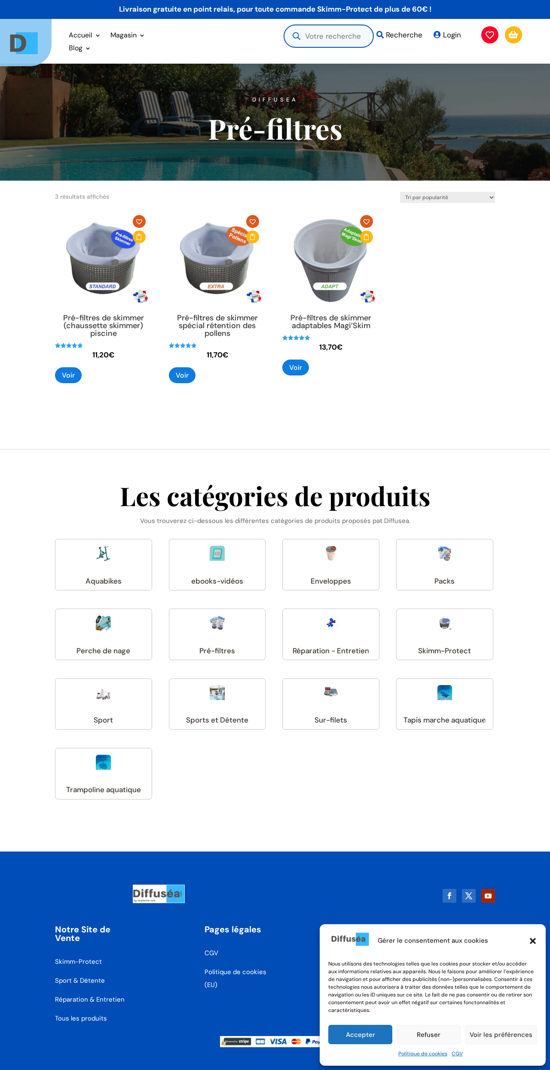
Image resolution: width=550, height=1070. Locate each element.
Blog (75, 48)
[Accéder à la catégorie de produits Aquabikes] (103, 553)
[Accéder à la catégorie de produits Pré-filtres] (217, 622)
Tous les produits (81, 1018)
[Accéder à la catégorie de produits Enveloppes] (331, 553)
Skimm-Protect (78, 961)
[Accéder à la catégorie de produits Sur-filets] (331, 692)
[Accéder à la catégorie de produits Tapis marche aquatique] (444, 692)
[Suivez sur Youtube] (488, 896)
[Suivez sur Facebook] (449, 896)
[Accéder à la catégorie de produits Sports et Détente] (217, 692)
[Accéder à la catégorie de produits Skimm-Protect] (444, 622)
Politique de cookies (422, 1053)
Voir (68, 375)
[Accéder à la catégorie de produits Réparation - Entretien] (331, 622)
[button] (533, 941)
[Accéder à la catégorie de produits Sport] (103, 692)
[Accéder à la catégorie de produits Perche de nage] (103, 622)
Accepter (360, 1034)
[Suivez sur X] (469, 896)
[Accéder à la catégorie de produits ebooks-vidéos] (217, 553)
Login (452, 35)
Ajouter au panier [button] (139, 237)
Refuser (428, 1034)
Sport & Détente (80, 980)
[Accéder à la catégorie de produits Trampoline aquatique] (103, 762)
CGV (457, 1053)
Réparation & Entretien (90, 999)
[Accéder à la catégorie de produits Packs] (444, 553)
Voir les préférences (501, 1034)
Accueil (80, 36)
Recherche (404, 35)
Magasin (123, 36)
